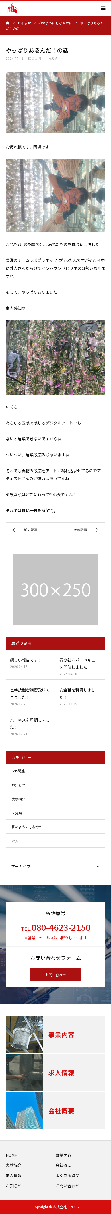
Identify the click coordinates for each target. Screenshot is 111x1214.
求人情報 (14, 1175)
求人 (15, 840)
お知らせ (18, 784)
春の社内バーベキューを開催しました (79, 663)
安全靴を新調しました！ (77, 693)
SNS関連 (18, 770)
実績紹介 (18, 798)
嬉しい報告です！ (26, 660)
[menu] (103, 8)
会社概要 (63, 1165)
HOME (11, 1155)
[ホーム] (8, 22)
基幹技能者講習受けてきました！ (30, 693)
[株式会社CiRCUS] (12, 8)
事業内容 (63, 1155)
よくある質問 (67, 1175)
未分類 (17, 812)
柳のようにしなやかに (45, 58)
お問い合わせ (55, 974)
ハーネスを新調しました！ (30, 723)
